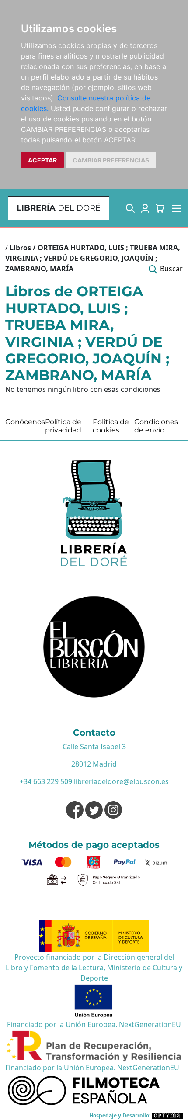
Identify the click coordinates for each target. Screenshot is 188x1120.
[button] (130, 208)
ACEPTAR (42, 160)
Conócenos (25, 422)
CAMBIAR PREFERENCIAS (111, 160)
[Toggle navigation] (177, 208)
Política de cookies (111, 426)
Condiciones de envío (156, 426)
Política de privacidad (63, 426)
